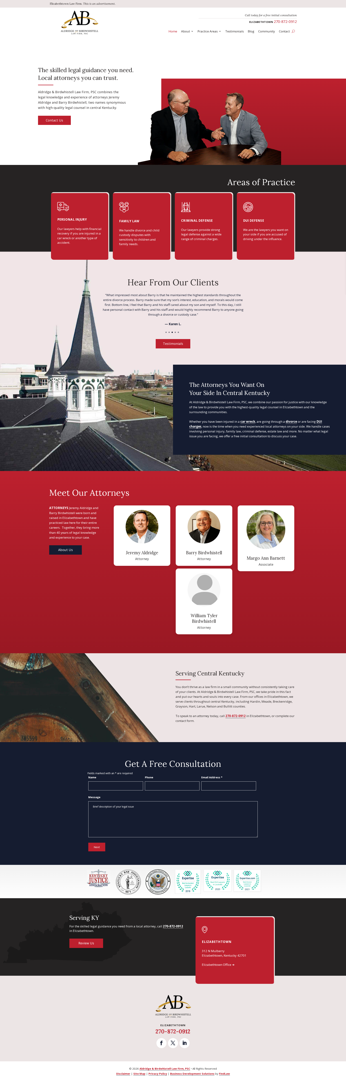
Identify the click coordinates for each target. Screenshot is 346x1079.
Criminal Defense (197, 220)
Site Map (139, 1073)
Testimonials (234, 31)
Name (92, 777)
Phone (149, 777)
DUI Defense (253, 220)
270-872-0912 (285, 21)
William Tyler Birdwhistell (204, 618)
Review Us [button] (86, 943)
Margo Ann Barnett (266, 558)
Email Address (211, 777)
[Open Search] (293, 31)
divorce (291, 421)
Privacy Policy (157, 1073)
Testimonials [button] (173, 343)
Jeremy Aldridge (142, 553)
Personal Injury (72, 219)
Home (172, 31)
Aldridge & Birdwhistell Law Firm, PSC (164, 1068)
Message (94, 797)
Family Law (129, 221)
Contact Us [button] (54, 120)
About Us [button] (65, 550)
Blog (251, 31)
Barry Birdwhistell (204, 553)
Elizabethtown (217, 942)
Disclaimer (123, 1073)
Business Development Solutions (192, 1073)
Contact (284, 31)
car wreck (247, 421)
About (185, 31)
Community (266, 31)
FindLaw (224, 1073)
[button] (342, 1052)
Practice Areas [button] (208, 31)
